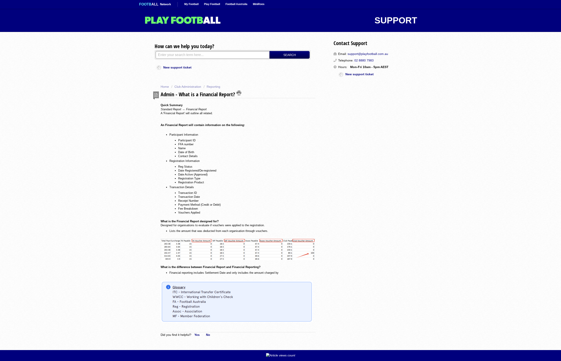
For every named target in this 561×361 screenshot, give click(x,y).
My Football (191, 4)
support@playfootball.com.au (368, 54)
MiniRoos (259, 4)
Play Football (212, 4)
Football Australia (236, 4)
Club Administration (187, 86)
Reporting (213, 86)
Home (165, 86)
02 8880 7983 (364, 60)
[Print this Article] (238, 93)
